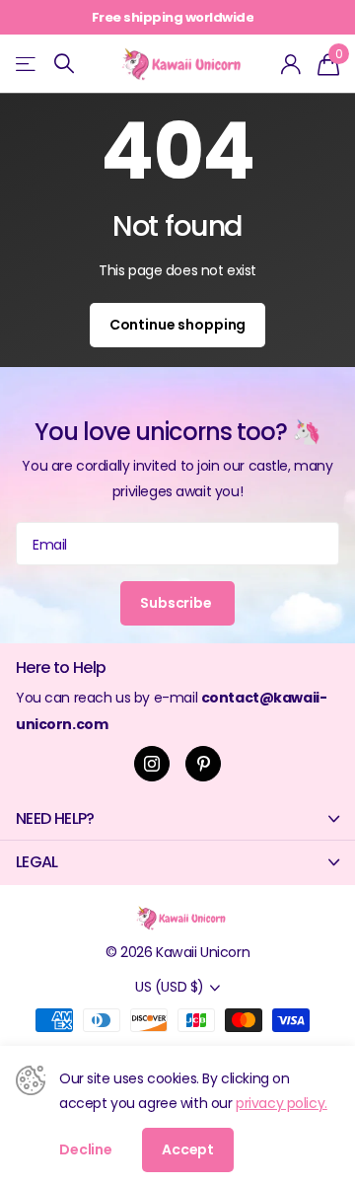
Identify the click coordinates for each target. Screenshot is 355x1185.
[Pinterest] (203, 763)
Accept (188, 1149)
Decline (85, 1149)
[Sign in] (291, 64)
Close (177, 818)
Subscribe (177, 603)
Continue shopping (178, 324)
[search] (64, 63)
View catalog (27, 63)
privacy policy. (281, 1103)
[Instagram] (152, 763)
